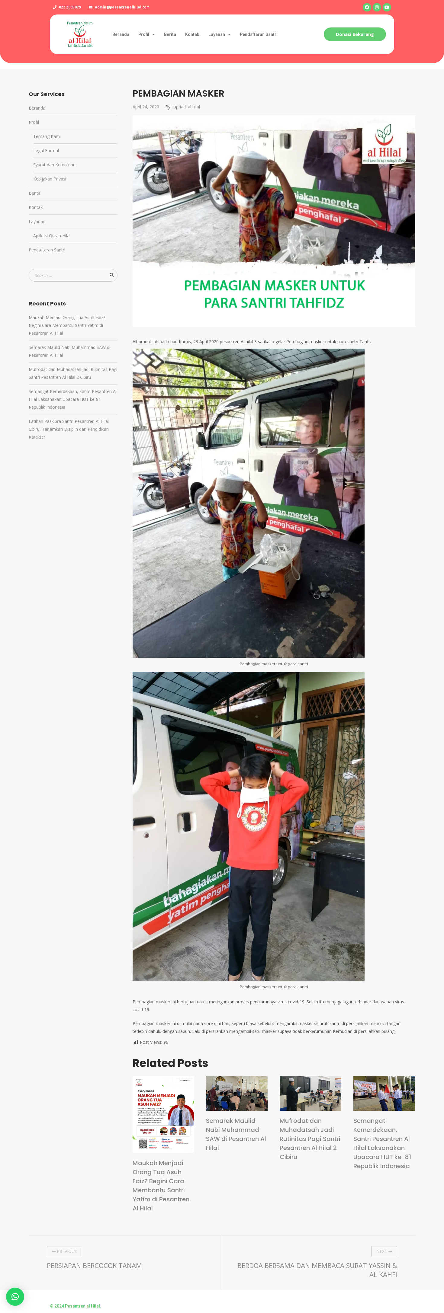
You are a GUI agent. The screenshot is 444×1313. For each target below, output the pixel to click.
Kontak (192, 34)
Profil (143, 34)
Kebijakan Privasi (49, 179)
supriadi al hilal (186, 107)
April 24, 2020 (146, 107)
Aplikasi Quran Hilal (51, 235)
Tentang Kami (47, 136)
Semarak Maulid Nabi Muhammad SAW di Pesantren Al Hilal (236, 1134)
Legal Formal (46, 150)
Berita (170, 34)
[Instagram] (377, 7)
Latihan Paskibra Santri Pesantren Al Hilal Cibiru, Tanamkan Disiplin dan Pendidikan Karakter (69, 429)
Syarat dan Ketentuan (54, 165)
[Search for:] (73, 275)
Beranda (120, 34)
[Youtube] (387, 7)
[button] (355, 34)
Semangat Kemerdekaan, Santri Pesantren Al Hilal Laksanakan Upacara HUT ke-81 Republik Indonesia (382, 1143)
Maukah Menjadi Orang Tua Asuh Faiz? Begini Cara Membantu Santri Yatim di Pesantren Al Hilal (161, 1185)
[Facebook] (367, 7)
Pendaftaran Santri (259, 34)
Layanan (216, 34)
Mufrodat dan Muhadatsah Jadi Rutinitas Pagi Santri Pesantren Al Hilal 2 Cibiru (310, 1139)
